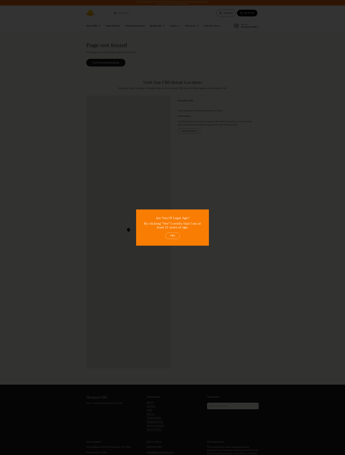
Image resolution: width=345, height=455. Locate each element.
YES (172, 235)
